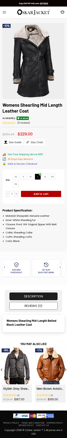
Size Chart (36, 142)
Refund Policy (26, 425)
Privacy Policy (11, 423)
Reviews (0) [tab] (34, 306)
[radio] (16, 177)
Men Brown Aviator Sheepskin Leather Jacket (50, 389)
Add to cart (41, 194)
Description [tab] (33, 296)
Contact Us (42, 425)
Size (8, 180)
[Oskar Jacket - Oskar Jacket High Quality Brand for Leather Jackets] (33, 12)
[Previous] (4, 267)
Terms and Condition (32, 423)
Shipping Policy (55, 423)
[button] (4, 12)
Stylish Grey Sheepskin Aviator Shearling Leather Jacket (16, 389)
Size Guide (14, 142)
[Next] (60, 267)
